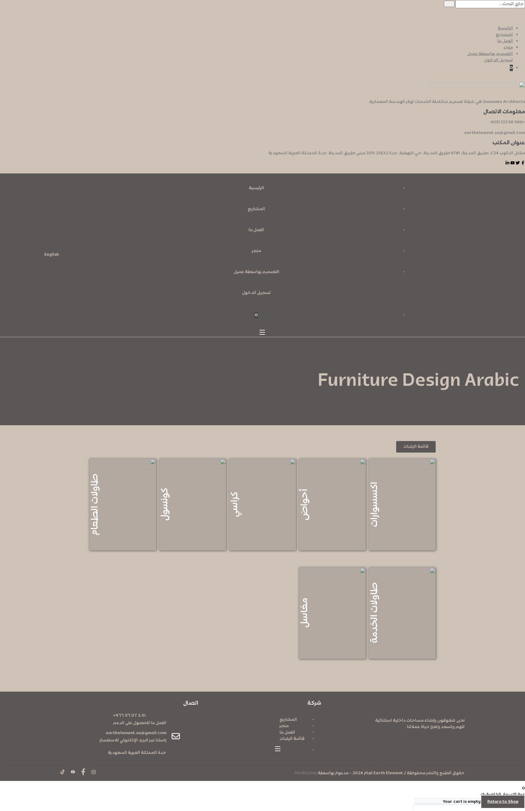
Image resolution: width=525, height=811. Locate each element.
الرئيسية (505, 28)
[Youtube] (512, 163)
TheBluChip (305, 773)
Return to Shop (502, 802)
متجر (508, 47)
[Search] (449, 4)
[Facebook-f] (523, 163)
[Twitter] (518, 163)
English (51, 255)
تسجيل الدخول (498, 60)
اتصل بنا (505, 41)
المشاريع (504, 35)
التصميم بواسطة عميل (490, 54)
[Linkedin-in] (507, 163)
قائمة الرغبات (292, 739)
